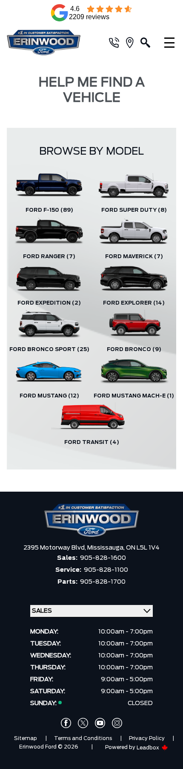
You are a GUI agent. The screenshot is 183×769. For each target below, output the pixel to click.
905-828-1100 (106, 570)
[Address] (133, 42)
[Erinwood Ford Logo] (49, 42)
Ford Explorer (134, 302)
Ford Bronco (134, 349)
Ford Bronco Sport (49, 349)
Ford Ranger (49, 256)
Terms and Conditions (83, 738)
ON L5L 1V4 (143, 548)
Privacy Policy (147, 738)
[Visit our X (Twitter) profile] (83, 723)
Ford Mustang (49, 395)
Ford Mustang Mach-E (134, 395)
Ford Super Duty (134, 210)
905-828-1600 (103, 558)
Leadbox (148, 747)
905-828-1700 (103, 582)
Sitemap (25, 738)
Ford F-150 (49, 210)
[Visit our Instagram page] (117, 723)
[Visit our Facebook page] (66, 723)
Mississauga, (106, 548)
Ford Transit (91, 442)
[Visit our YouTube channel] (100, 723)
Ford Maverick (134, 256)
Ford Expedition (49, 302)
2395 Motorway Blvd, (55, 548)
